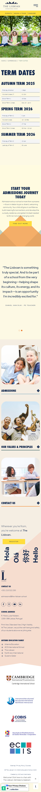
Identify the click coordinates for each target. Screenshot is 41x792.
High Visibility (27, 624)
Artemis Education (12, 644)
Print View (5, 624)
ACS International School (14, 647)
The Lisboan (10, 650)
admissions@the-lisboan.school (14, 596)
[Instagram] (9, 604)
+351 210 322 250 (8, 590)
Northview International (14, 653)
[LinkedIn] (20, 604)
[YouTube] (14, 604)
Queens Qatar (10, 656)
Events (8, 13)
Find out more (20, 223)
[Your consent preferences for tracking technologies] (8, 788)
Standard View (15, 624)
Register (13, 541)
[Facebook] (3, 604)
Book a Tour (20, 13)
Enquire (32, 13)
